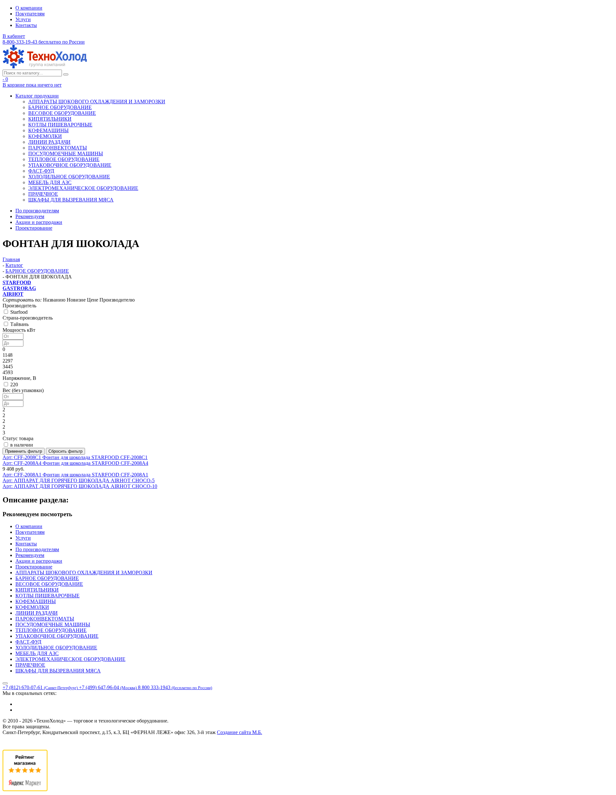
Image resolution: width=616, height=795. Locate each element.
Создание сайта (239, 732)
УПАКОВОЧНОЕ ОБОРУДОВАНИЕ (69, 165)
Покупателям (30, 13)
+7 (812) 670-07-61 (40, 687)
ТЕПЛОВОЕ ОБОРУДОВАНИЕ (63, 159)
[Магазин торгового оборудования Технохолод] (45, 66)
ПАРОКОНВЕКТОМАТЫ (57, 147)
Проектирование (33, 228)
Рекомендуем (29, 216)
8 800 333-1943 (175, 687)
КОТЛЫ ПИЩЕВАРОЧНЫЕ (60, 124)
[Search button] (65, 74)
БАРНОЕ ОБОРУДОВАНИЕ (60, 107)
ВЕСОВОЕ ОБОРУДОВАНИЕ (62, 113)
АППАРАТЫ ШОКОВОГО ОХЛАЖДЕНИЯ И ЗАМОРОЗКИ (96, 101)
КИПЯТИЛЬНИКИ (50, 119)
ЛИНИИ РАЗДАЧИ (49, 142)
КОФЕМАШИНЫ (48, 130)
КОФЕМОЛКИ (45, 136)
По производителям (37, 210)
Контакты (26, 25)
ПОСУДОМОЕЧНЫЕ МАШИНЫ (65, 153)
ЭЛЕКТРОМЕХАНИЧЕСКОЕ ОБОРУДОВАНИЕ (83, 188)
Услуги (23, 19)
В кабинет (14, 36)
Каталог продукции (37, 95)
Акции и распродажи (38, 222)
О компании (28, 8)
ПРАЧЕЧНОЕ (43, 194)
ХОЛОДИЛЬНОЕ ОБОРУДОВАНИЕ (69, 176)
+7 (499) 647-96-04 (108, 687)
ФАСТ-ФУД (41, 171)
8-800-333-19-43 (44, 42)
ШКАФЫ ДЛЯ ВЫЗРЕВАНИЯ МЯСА (71, 199)
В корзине (32, 85)
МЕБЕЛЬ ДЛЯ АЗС (50, 182)
